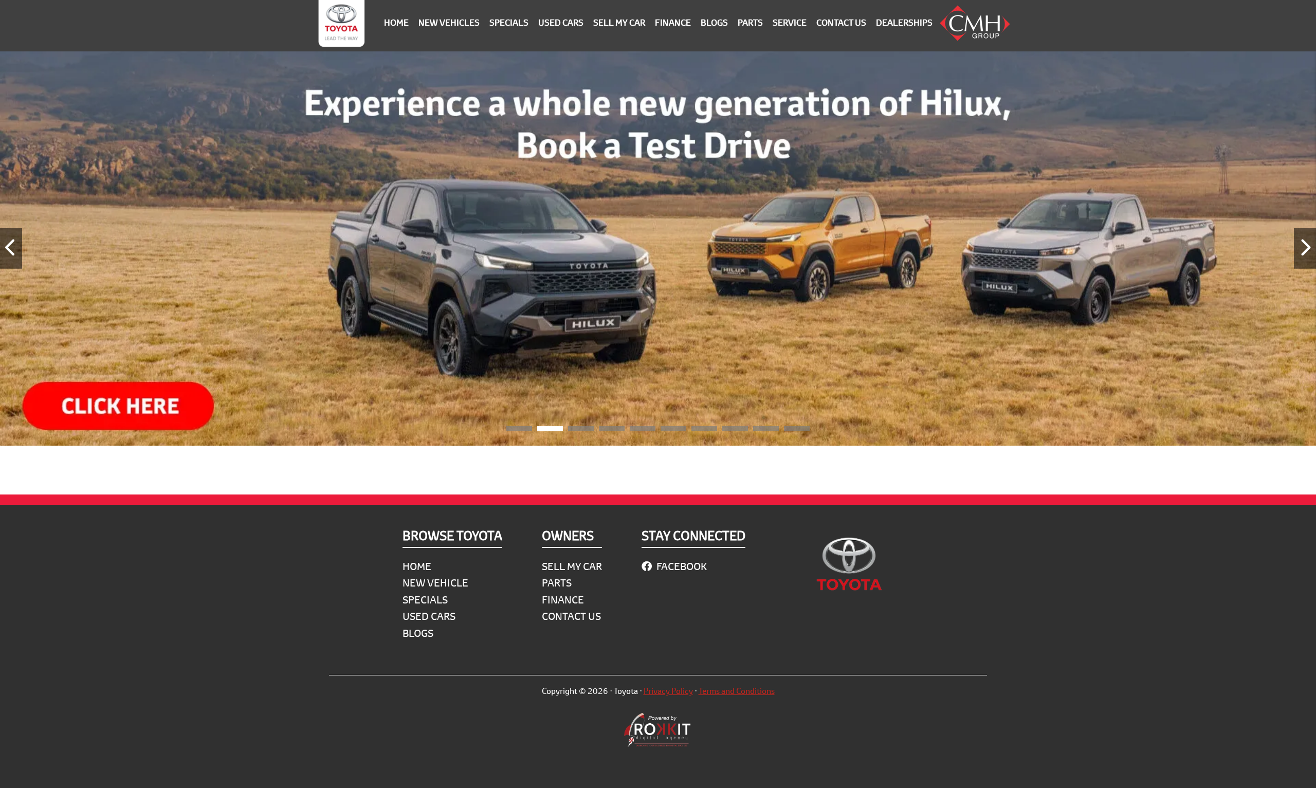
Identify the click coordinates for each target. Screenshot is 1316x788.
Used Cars (429, 616)
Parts (557, 583)
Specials (425, 600)
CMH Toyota (341, 25)
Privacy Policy (668, 690)
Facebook (680, 566)
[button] (519, 430)
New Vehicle (435, 583)
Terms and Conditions (737, 690)
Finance (563, 600)
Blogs (418, 633)
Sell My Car (572, 566)
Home (417, 566)
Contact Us (571, 616)
